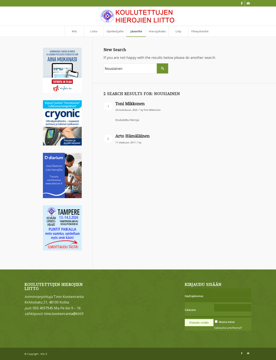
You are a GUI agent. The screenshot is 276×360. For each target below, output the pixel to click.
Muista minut (227, 322)
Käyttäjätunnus (194, 296)
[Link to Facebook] (241, 3)
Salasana (190, 310)
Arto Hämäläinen (132, 136)
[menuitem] (74, 31)
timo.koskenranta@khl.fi (63, 313)
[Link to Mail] (248, 3)
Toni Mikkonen (130, 103)
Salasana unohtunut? (228, 328)
